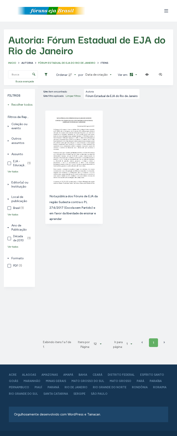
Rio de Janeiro (76, 387)
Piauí (38, 387)
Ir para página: (118, 344)
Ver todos (13, 171)
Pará (140, 381)
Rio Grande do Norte (109, 387)
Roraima (159, 387)
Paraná (53, 387)
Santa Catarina (55, 393)
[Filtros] (47, 75)
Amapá (68, 374)
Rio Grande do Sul (23, 393)
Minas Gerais (56, 381)
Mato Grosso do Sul (87, 381)
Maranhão (32, 381)
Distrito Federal (121, 374)
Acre (13, 374)
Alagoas (29, 374)
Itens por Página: (84, 344)
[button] (142, 342)
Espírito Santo (152, 374)
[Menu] (166, 11)
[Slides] (147, 75)
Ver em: (123, 75)
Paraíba (156, 381)
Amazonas (49, 374)
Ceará (97, 374)
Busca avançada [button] (25, 81)
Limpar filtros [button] (73, 95)
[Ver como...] (161, 75)
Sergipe (79, 393)
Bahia (83, 374)
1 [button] (153, 343)
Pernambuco (19, 387)
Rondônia (140, 387)
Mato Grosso (120, 381)
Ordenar (62, 75)
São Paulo (99, 393)
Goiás (13, 381)
